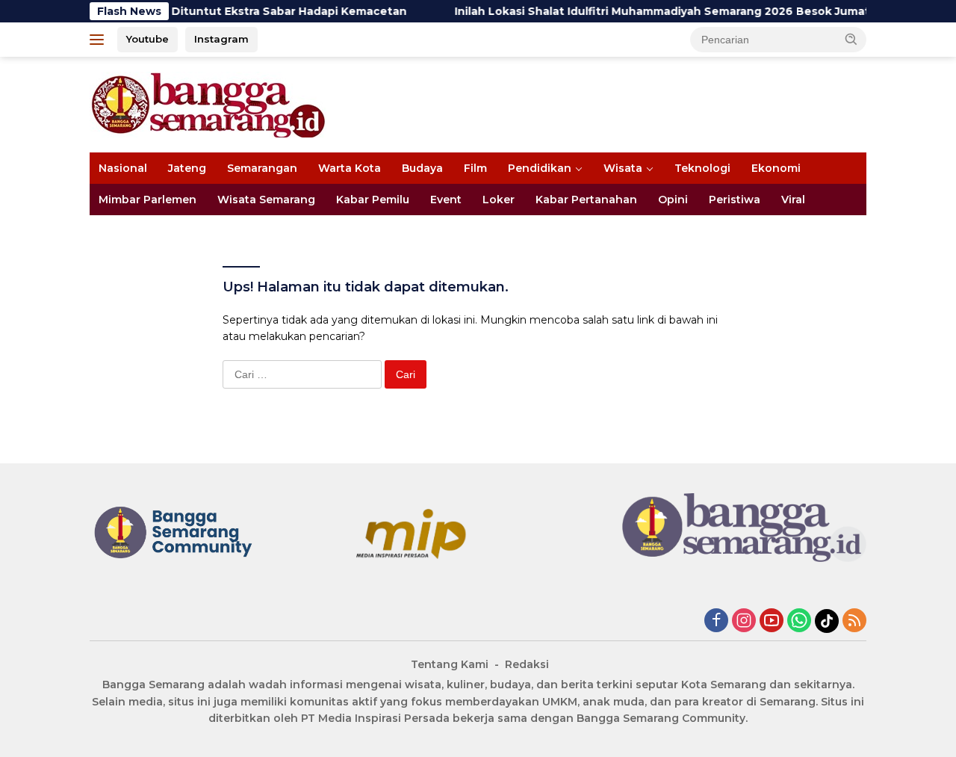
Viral (793, 199)
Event (446, 199)
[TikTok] (827, 621)
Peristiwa (734, 199)
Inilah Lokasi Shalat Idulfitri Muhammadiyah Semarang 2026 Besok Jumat (646, 11)
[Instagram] (744, 621)
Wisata (622, 168)
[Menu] (100, 39)
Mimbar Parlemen (147, 199)
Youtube (147, 39)
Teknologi (702, 168)
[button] (851, 39)
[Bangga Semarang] (208, 104)
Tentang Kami (449, 664)
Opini (673, 199)
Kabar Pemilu (372, 199)
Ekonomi (776, 168)
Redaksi (527, 664)
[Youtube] (771, 621)
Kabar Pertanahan (586, 199)
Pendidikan (539, 168)
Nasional (123, 168)
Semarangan (262, 168)
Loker (498, 199)
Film (475, 168)
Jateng (187, 168)
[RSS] (854, 621)
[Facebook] (716, 621)
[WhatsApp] (799, 621)
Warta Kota (349, 168)
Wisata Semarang (266, 199)
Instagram (221, 39)
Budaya (422, 168)
